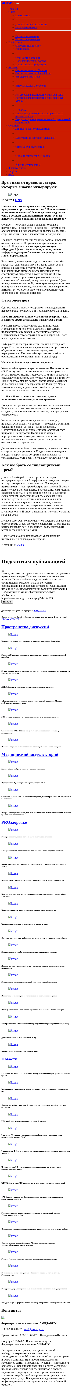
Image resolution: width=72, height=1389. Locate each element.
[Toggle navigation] (17, 3)
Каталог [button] (13, 67)
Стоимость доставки (27, 57)
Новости (9, 1059)
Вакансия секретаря (27, 36)
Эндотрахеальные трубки (30, 85)
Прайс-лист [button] (15, 42)
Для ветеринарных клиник (31, 24)
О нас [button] (11, 11)
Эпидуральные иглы (27, 76)
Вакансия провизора (27, 39)
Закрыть (7, 601)
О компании (22, 15)
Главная (13, 8)
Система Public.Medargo (29, 146)
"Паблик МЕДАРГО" (11, 619)
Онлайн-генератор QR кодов (32, 155)
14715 (18, 200)
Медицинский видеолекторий (29, 754)
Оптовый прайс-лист (28, 45)
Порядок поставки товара (30, 60)
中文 (11, 174)
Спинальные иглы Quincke (31, 70)
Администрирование (28, 164)
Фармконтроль (17, 167)
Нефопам (20, 109)
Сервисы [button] (13, 125)
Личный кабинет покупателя (32, 128)
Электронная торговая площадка (35, 137)
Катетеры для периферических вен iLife (39, 94)
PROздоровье (40, 611)
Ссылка (19, 544)
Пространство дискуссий (25, 627)
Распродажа (22, 48)
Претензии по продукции (30, 64)
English (12, 171)
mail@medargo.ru (34, 1329)
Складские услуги (26, 27)
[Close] (2, 571)
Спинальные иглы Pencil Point (33, 73)
